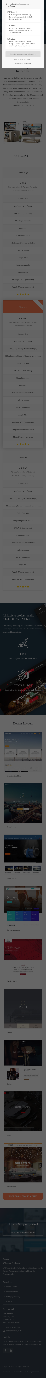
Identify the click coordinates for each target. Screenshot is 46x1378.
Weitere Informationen (23, 63)
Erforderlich (21, 15)
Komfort (20, 29)
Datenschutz (18, 59)
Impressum (28, 59)
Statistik (22, 42)
